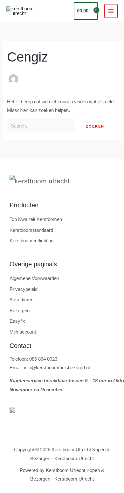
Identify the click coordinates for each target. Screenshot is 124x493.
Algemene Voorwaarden (34, 278)
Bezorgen (20, 310)
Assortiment (22, 299)
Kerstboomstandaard (31, 230)
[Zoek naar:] (41, 126)
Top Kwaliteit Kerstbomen (36, 219)
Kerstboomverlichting (31, 240)
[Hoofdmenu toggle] (111, 11)
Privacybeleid (24, 289)
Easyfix (17, 321)
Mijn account (23, 332)
